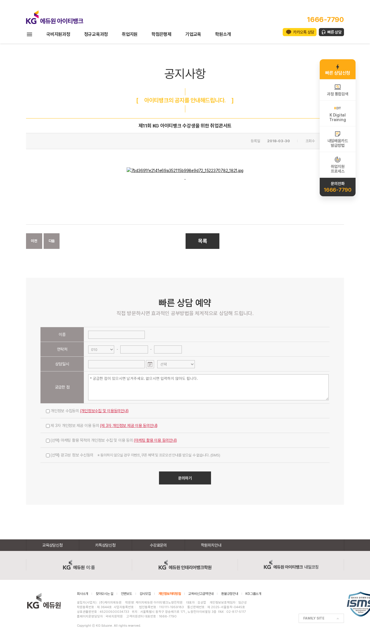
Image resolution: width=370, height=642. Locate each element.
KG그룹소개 (253, 594)
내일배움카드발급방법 (338, 143)
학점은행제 (161, 34)
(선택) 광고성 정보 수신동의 (135, 455)
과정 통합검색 (337, 94)
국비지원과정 (58, 34)
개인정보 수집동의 (90, 410)
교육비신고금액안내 (201, 594)
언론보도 (126, 594)
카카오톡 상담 (303, 32)
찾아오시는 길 (104, 594)
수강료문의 (158, 545)
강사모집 (145, 594)
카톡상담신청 (105, 545)
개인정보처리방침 (169, 594)
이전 (34, 241)
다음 (52, 241)
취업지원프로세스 (337, 168)
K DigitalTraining (337, 117)
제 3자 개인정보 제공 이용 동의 (104, 425)
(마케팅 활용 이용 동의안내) (155, 440)
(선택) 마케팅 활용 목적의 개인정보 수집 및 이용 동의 (114, 440)
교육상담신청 (52, 545)
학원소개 (223, 34)
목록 (202, 241)
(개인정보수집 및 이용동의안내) (104, 410)
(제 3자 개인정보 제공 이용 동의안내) (129, 425)
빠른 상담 (334, 32)
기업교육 (193, 34)
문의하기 (185, 478)
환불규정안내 (229, 594)
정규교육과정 (96, 34)
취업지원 (130, 34)
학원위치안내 (211, 545)
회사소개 (82, 594)
